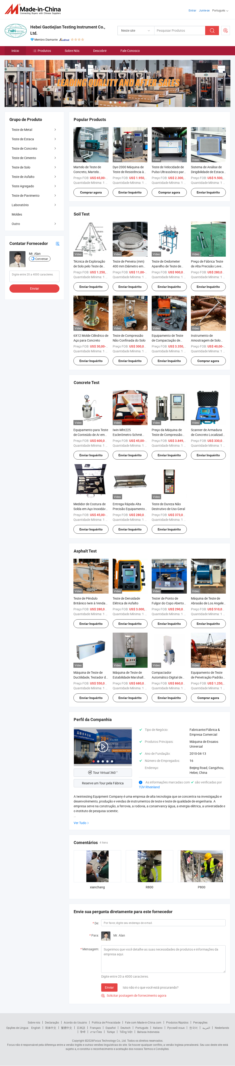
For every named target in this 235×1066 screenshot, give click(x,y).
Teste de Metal (22, 129)
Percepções (200, 1022)
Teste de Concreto (24, 148)
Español (111, 1028)
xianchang (97, 887)
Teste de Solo (21, 167)
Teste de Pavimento (25, 195)
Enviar (109, 987)
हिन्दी (82, 1032)
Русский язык (176, 1028)
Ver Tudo (80, 823)
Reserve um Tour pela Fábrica (103, 783)
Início (15, 50)
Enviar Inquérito (130, 192)
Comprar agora (91, 192)
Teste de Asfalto (23, 176)
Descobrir (100, 50)
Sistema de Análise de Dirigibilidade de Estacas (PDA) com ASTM (208, 172)
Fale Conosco (130, 50)
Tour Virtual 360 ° (105, 772)
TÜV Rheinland (149, 787)
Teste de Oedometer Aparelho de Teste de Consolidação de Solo (167, 266)
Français (95, 1028)
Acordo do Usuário (75, 1022)
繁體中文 (66, 1028)
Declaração (52, 1022)
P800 (201, 887)
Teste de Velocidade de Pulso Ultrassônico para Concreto (169, 172)
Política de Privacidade (106, 1022)
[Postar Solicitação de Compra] (225, 30)
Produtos (44, 50)
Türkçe (111, 1032)
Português (141, 1028)
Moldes (17, 214)
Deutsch (125, 1028)
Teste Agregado (23, 186)
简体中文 (50, 1028)
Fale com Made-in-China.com (143, 1022)
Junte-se (204, 10)
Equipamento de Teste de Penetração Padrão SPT (207, 677)
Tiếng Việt (126, 1032)
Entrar (192, 10)
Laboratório (20, 205)
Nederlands (222, 1028)
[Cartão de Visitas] (57, 243)
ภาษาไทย (96, 1032)
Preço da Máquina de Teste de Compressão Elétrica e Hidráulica (167, 435)
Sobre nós (34, 1022)
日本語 (81, 1028)
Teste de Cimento (24, 158)
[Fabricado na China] (34, 9)
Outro (16, 224)
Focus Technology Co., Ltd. (109, 1040)
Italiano (157, 1028)
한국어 (193, 1028)
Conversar (41, 259)
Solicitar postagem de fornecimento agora (133, 995)
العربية (206, 1028)
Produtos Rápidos (177, 1022)
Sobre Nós (72, 50)
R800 (149, 887)
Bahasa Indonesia (148, 1032)
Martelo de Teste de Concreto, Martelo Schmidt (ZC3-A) (87, 172)
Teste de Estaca (23, 139)
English (35, 1028)
